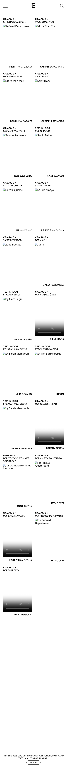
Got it (33, 762)
